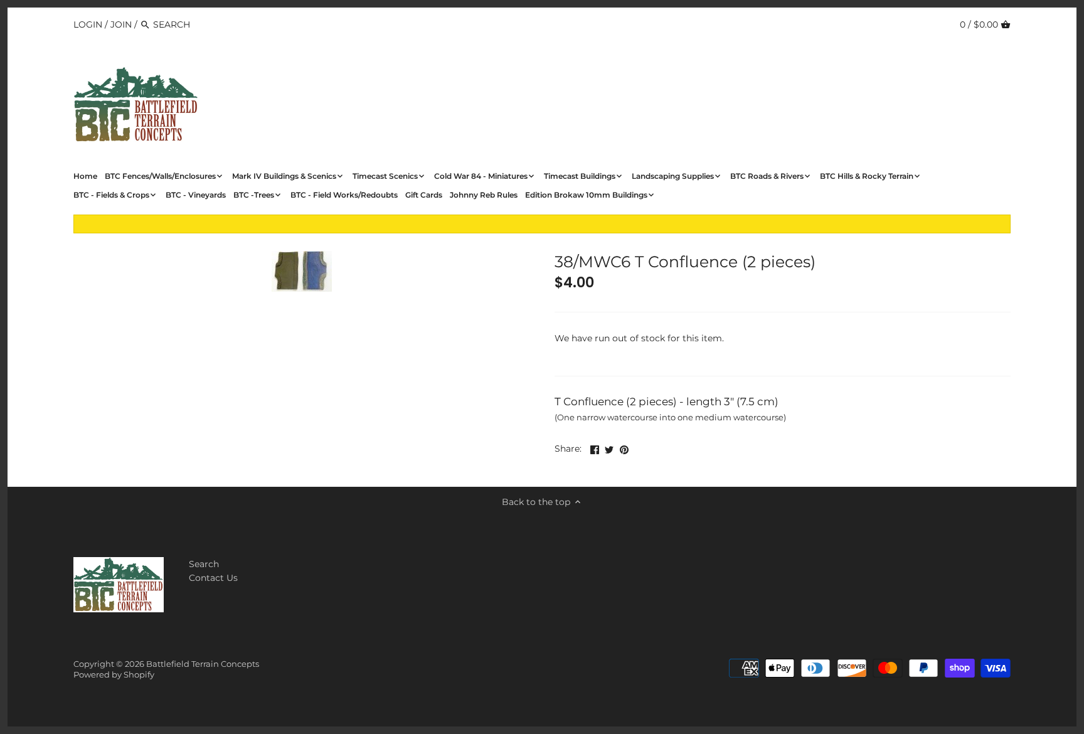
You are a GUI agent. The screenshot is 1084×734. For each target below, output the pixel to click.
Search (204, 564)
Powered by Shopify (113, 674)
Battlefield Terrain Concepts (202, 664)
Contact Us (213, 577)
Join (121, 24)
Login (87, 24)
